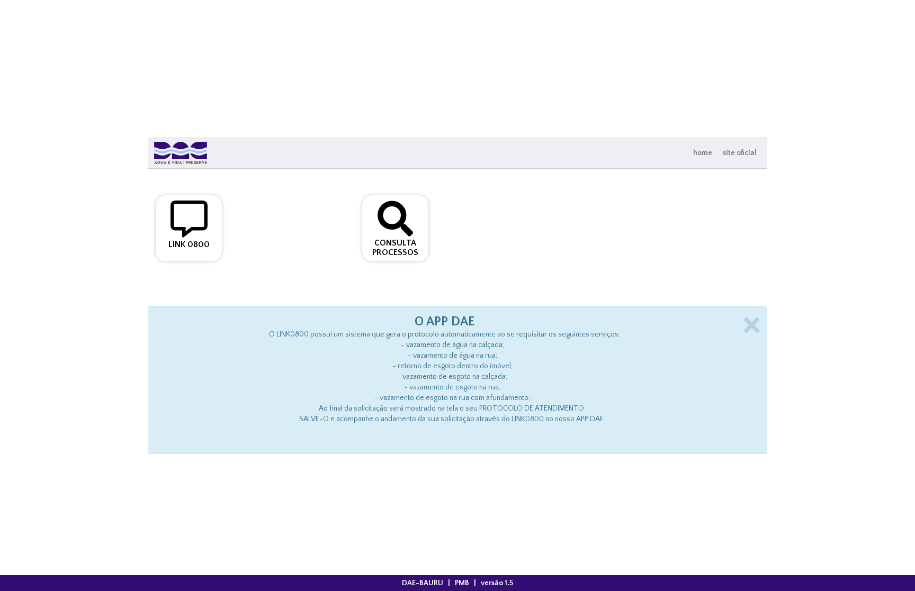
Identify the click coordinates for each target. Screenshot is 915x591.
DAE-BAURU (422, 583)
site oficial (740, 153)
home (702, 153)
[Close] (751, 325)
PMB (462, 583)
